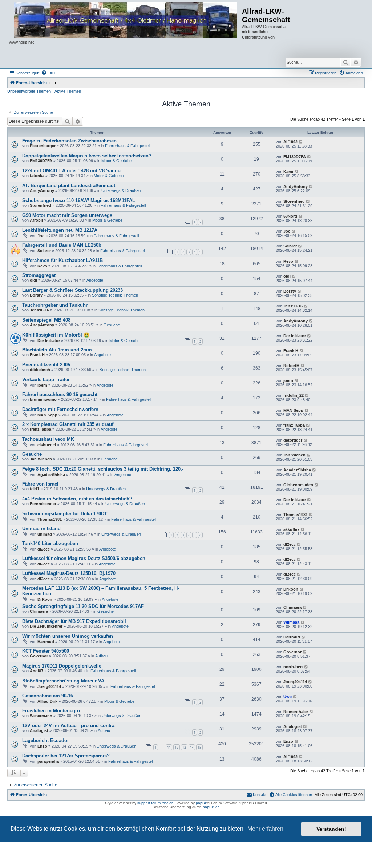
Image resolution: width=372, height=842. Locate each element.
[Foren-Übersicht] (125, 20)
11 (169, 747)
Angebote (94, 280)
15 (199, 747)
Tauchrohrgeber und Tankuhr (55, 305)
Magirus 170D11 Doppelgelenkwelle (61, 666)
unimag (44, 534)
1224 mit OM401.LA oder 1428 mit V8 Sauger (72, 170)
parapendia (48, 761)
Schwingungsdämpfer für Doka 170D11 (65, 513)
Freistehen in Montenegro (51, 710)
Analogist (39, 730)
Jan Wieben (41, 459)
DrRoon (44, 599)
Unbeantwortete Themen (29, 91)
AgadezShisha (51, 474)
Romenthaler (295, 711)
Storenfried (40, 205)
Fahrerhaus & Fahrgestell (127, 146)
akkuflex (291, 529)
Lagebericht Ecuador (45, 740)
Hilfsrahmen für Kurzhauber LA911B (62, 260)
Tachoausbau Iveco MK (48, 439)
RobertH (291, 365)
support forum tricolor (155, 803)
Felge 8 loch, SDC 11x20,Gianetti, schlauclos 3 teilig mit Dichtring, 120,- (102, 469)
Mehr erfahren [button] (265, 829)
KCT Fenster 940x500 (45, 651)
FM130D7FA (41, 160)
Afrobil (36, 220)
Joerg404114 (49, 686)
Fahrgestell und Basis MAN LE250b (61, 245)
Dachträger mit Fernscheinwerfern (60, 409)
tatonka (37, 175)
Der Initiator (48, 340)
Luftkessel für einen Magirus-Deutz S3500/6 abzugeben (83, 558)
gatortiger (292, 440)
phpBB (201, 803)
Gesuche (112, 325)
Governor (39, 656)
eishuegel (46, 445)
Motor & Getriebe (116, 160)
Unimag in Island (41, 528)
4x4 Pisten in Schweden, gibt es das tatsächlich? (77, 498)
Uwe (287, 696)
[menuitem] (48, 73)
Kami (288, 171)
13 (184, 747)
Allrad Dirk (47, 701)
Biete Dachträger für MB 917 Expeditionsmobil (74, 621)
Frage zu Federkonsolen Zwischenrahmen (69, 141)
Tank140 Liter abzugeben (50, 543)
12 (176, 747)
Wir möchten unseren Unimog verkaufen (67, 636)
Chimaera (39, 611)
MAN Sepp (47, 415)
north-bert (293, 667)
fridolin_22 (293, 395)
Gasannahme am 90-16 (47, 695)
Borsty (36, 295)
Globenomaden (298, 485)
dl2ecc (43, 549)
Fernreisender (43, 503)
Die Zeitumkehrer (46, 626)
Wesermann (41, 715)
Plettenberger (43, 146)
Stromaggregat (39, 275)
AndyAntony (42, 190)
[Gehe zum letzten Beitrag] (301, 142)
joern (42, 385)
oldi (33, 280)
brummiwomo (43, 399)
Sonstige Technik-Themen (115, 295)
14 (192, 747)
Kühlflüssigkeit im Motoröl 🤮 (55, 335)
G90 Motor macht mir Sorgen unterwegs (67, 215)
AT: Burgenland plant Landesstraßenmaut (68, 185)
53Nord (290, 216)
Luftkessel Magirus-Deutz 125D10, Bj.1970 (69, 573)
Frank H (37, 354)
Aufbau (101, 656)
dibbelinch (40, 369)
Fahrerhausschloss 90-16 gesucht (59, 394)
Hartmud (45, 642)
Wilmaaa (291, 622)
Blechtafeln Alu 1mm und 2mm (57, 349)
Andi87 (36, 671)
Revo (42, 266)
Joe (40, 236)
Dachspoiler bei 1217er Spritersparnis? (66, 755)
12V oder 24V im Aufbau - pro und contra (68, 725)
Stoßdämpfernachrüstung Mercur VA (63, 681)
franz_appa (40, 429)
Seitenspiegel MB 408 (46, 320)
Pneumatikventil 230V (46, 364)
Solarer (44, 251)
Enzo (42, 746)
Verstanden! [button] (331, 829)
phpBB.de (211, 807)
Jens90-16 (39, 310)
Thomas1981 (49, 519)
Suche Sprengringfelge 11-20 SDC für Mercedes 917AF (83, 606)
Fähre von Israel (40, 484)
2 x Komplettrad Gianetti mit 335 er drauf (67, 424)
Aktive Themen (67, 91)
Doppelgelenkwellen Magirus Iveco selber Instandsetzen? (86, 155)
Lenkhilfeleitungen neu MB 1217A (59, 230)
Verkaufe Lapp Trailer (46, 379)
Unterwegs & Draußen (121, 190)
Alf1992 (290, 142)
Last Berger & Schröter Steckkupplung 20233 (72, 290)
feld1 (34, 489)
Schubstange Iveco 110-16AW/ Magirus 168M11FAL (78, 200)
